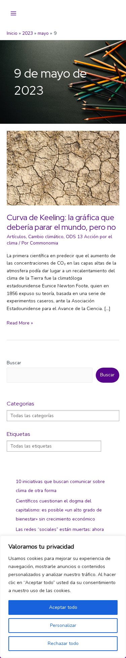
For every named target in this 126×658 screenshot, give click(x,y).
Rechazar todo (63, 643)
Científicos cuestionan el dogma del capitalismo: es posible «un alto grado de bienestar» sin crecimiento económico (59, 510)
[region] (63, 597)
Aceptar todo (63, 607)
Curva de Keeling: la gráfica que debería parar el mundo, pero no (61, 222)
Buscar (14, 363)
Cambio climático (46, 236)
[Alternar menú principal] (13, 13)
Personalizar (63, 625)
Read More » (20, 323)
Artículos (16, 236)
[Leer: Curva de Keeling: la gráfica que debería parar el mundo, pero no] (63, 168)
